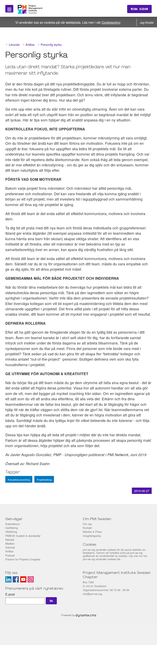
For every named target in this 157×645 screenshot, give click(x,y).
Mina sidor (139, 9)
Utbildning (11, 532)
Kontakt (87, 528)
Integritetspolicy (92, 536)
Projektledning (44, 479)
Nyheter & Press (92, 532)
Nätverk (9, 540)
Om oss (87, 524)
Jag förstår (147, 22)
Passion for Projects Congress (22, 559)
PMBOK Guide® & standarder (22, 536)
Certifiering (11, 528)
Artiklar (9, 551)
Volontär (10, 547)
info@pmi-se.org (92, 594)
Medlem (10, 543)
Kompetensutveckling (19, 479)
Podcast (10, 555)
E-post (10, 594)
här (118, 559)
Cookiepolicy (111, 22)
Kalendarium (12, 524)
